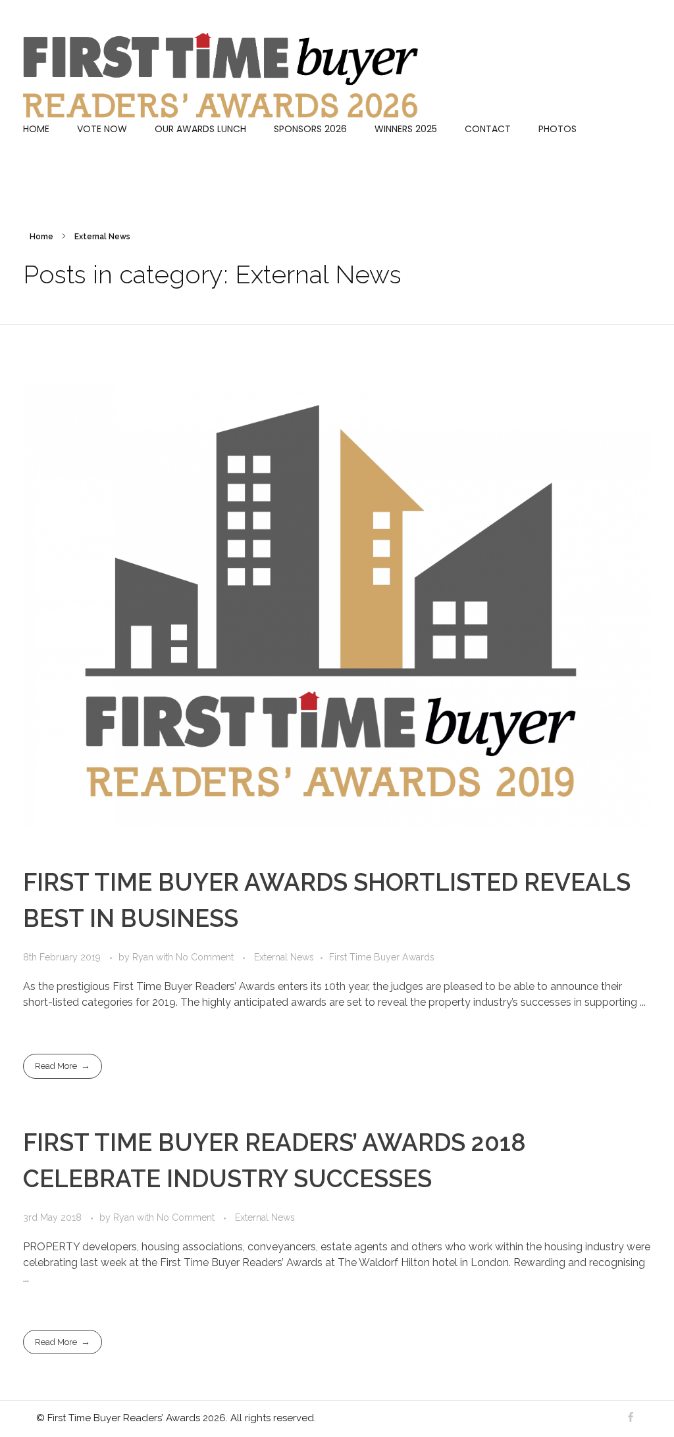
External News (284, 957)
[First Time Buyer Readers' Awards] (220, 75)
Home (41, 236)
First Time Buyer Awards (381, 957)
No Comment (205, 957)
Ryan (144, 957)
